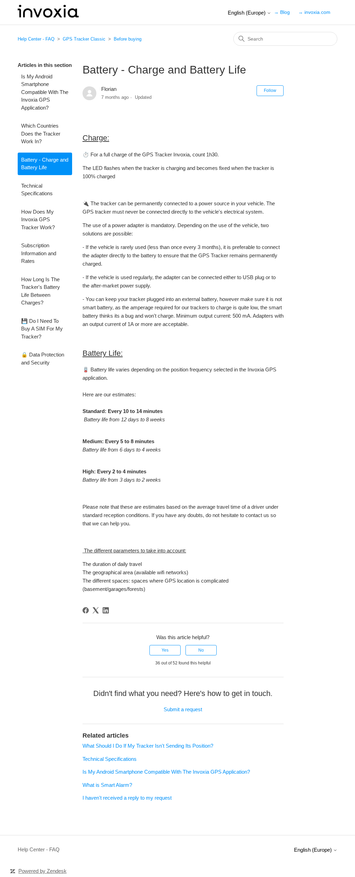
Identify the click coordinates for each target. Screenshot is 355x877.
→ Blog (282, 12)
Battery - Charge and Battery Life (44, 164)
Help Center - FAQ (36, 39)
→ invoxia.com (314, 12)
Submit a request (183, 709)
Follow (270, 90)
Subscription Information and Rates (38, 253)
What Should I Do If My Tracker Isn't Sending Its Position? (148, 746)
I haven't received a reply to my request (127, 798)
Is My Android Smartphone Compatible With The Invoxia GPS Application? (44, 92)
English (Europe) (247, 13)
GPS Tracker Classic (84, 39)
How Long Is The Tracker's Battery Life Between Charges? (40, 291)
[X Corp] (96, 610)
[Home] (48, 16)
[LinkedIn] (106, 610)
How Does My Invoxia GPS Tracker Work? (38, 219)
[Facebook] (86, 610)
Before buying (127, 39)
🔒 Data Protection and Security (42, 359)
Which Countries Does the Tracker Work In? (40, 133)
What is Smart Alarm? (107, 785)
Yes (165, 650)
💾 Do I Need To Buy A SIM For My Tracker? (42, 328)
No (201, 650)
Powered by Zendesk (42, 871)
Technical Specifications (37, 190)
